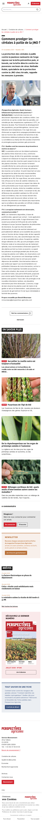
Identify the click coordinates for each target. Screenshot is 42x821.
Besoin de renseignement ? (11, 750)
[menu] (3, 3)
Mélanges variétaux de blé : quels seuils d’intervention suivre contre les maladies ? (20, 489)
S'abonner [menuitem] (35, 3)
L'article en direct (12, 707)
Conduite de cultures (9, 756)
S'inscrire (22, 524)
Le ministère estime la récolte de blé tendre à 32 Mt (20, 599)
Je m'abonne (21, 672)
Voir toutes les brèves (10, 606)
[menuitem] (28, 3)
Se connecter (10, 524)
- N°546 (14, 668)
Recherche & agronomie (10, 767)
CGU (3, 790)
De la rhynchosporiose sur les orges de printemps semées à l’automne (20, 445)
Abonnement (8, 782)
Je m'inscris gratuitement (16, 553)
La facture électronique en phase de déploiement (17, 577)
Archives (4, 773)
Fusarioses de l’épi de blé (19, 405)
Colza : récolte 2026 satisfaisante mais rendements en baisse (17, 588)
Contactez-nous (7, 777)
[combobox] (21, 9)
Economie (5, 763)
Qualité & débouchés (9, 760)
